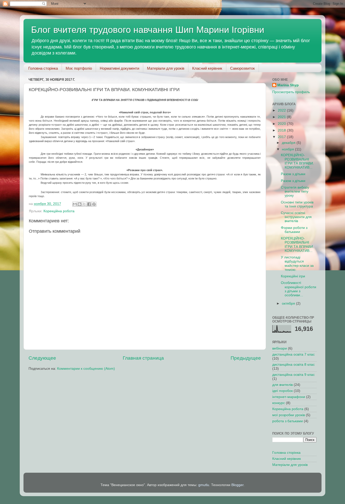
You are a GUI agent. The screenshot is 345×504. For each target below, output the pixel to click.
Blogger (237, 485)
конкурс (278, 403)
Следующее (42, 358)
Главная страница (143, 358)
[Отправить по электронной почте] (74, 204)
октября (289, 303)
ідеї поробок (282, 391)
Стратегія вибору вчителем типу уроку (295, 191)
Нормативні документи (119, 68)
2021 (282, 117)
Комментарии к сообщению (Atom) (86, 368)
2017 (282, 137)
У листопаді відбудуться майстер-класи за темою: (297, 263)
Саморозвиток (242, 68)
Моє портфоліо (79, 68)
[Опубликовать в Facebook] (89, 204)
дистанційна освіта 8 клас (293, 364)
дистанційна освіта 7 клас (293, 354)
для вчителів (282, 385)
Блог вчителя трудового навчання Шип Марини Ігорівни (147, 29)
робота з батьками (287, 421)
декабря (289, 143)
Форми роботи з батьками (294, 230)
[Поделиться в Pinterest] (93, 204)
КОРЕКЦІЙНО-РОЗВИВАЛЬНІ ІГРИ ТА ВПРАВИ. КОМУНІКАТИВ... (297, 161)
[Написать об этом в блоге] (79, 204)
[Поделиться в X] (84, 204)
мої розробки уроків (288, 415)
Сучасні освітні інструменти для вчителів (296, 217)
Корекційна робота (59, 211)
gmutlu (203, 485)
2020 (282, 124)
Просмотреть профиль (291, 92)
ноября (288, 149)
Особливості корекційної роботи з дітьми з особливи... (298, 289)
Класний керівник (207, 68)
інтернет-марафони (288, 397)
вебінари (279, 348)
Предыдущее (246, 358)
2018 (282, 130)
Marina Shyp (288, 85)
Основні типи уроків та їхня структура (297, 204)
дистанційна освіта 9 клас (293, 375)
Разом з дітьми (293, 174)
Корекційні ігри (293, 276)
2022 (282, 110)
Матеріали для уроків (165, 68)
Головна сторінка (43, 68)
